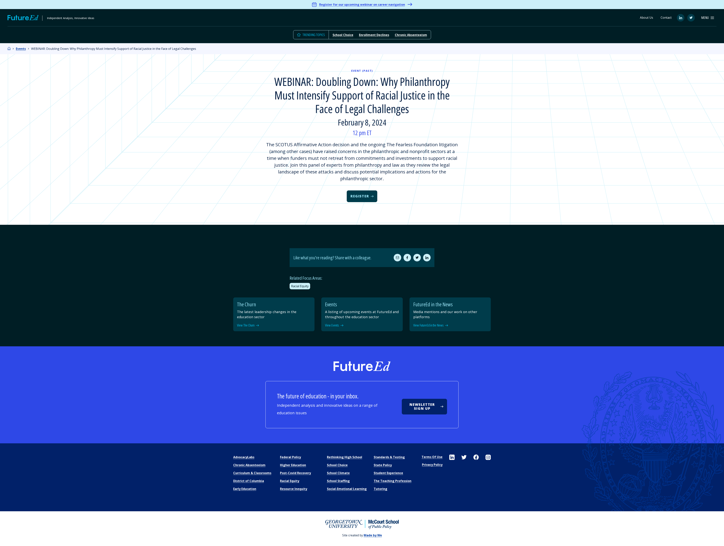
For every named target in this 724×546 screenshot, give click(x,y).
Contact (666, 17)
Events (21, 49)
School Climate (338, 473)
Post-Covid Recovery (295, 473)
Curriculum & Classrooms (252, 473)
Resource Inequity (293, 489)
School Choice (343, 35)
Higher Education (293, 465)
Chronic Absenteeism (411, 35)
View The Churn (246, 325)
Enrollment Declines (374, 35)
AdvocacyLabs (243, 457)
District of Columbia (248, 481)
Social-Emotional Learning (347, 489)
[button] (707, 17)
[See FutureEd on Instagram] (488, 457)
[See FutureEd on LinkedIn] (452, 457)
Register (359, 196)
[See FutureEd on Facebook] (476, 457)
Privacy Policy (432, 465)
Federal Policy (290, 457)
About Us (646, 17)
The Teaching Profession (392, 481)
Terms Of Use (432, 457)
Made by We (373, 535)
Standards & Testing (389, 457)
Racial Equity (300, 286)
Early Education (244, 489)
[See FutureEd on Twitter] (464, 457)
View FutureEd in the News (428, 325)
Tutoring (380, 489)
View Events (332, 325)
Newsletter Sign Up (422, 406)
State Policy (383, 465)
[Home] (9, 48)
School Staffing (338, 481)
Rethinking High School (344, 457)
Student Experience (388, 473)
